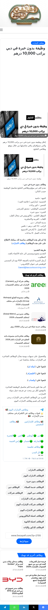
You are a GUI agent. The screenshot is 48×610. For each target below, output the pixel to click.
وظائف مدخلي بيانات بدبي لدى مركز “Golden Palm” (13, 564)
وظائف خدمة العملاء (33, 487)
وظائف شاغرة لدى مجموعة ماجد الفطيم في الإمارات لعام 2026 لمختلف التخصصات (16, 339)
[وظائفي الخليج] (24, 13)
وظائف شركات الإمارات (31, 498)
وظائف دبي (13, 487)
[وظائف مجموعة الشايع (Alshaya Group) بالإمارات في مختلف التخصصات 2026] (38, 301)
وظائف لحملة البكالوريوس (30, 515)
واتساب (32, 380)
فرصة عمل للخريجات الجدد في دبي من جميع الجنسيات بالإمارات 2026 (36, 564)
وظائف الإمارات (38, 43)
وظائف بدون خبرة (34, 481)
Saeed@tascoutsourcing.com (32, 267)
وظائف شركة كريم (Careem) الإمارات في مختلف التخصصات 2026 (17, 284)
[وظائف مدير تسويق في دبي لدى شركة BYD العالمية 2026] (12, 580)
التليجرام (31, 373)
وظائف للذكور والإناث (32, 527)
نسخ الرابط (24, 541)
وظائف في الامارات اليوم (31, 510)
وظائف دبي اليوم (35, 493)
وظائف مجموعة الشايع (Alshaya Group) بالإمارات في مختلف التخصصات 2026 (16, 301)
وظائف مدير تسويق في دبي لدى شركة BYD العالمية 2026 (14, 590)
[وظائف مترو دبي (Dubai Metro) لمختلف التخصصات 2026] (38, 317)
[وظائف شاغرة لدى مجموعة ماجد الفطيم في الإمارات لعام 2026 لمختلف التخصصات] (38, 339)
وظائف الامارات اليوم (33, 475)
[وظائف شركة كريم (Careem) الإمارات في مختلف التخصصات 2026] (38, 284)
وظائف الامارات (18, 243)
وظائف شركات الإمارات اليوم (29, 504)
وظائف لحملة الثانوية (33, 521)
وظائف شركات (14, 493)
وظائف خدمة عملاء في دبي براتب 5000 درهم (28, 326)
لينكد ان (31, 366)
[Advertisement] (24, 83)
